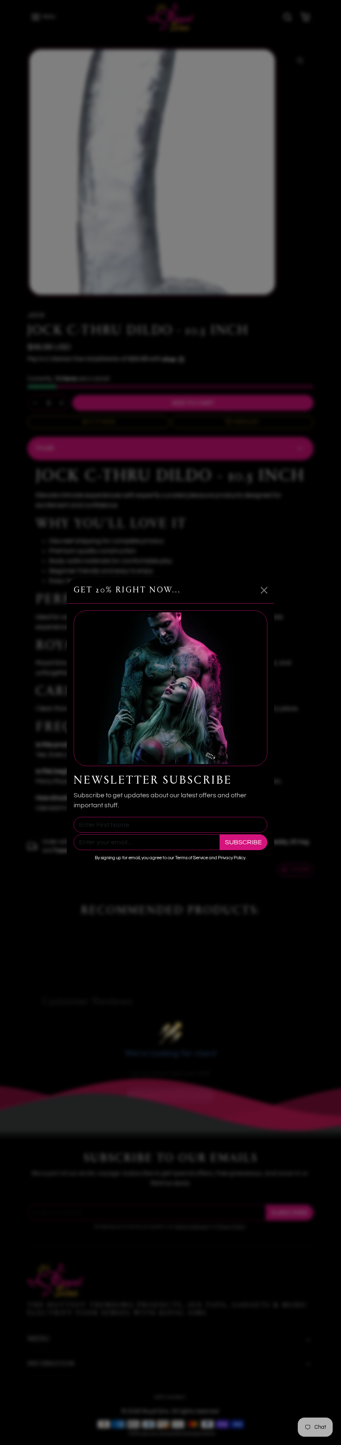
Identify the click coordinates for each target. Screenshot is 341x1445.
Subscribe (243, 842)
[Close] (264, 590)
